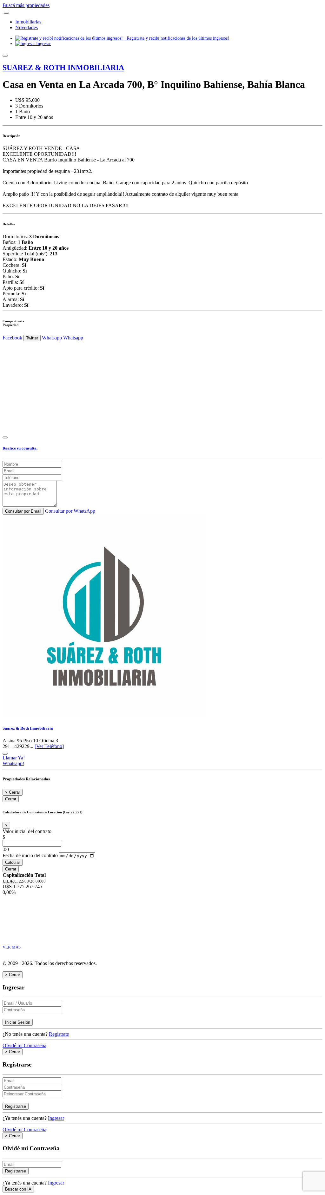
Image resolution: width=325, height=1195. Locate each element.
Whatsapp (52, 337)
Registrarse (15, 1106)
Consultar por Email (23, 511)
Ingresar (43, 43)
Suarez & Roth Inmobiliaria (28, 728)
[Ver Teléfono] (49, 746)
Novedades (26, 27)
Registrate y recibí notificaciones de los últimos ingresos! (176, 38)
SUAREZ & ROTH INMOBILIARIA (63, 67)
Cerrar (10, 799)
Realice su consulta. (20, 448)
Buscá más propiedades (26, 5)
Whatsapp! (13, 763)
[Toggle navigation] (6, 13)
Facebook (12, 337)
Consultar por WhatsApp (70, 511)
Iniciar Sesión (17, 1022)
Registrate (59, 1034)
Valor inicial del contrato (27, 831)
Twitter (32, 338)
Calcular (12, 862)
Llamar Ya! (14, 757)
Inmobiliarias (28, 21)
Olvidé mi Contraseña (24, 1045)
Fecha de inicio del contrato (30, 855)
